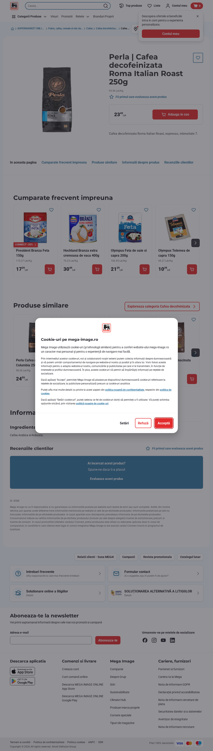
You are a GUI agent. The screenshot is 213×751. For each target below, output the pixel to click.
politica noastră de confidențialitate (124, 389)
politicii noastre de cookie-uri (92, 403)
